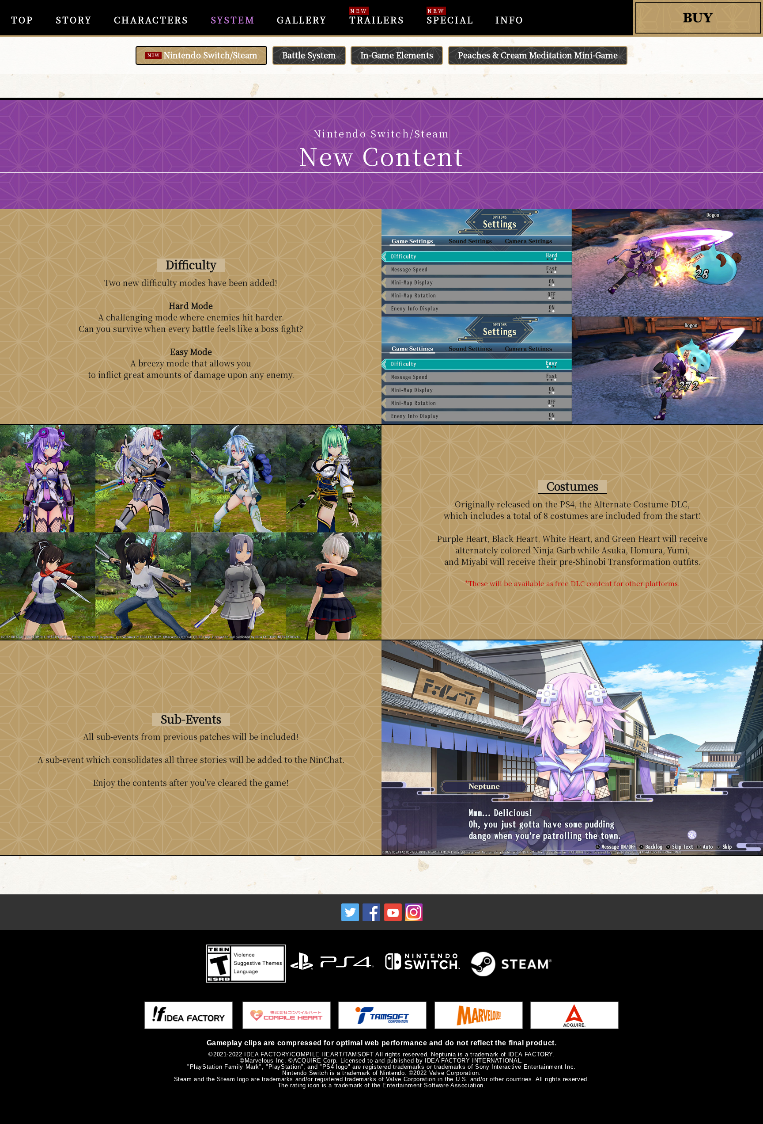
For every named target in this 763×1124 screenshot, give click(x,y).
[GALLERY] (302, 6)
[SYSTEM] (233, 6)
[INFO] (509, 6)
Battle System (309, 55)
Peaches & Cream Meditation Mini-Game (538, 55)
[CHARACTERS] (151, 6)
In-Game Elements (396, 55)
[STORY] (74, 6)
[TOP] (22, 6)
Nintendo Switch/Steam (202, 55)
